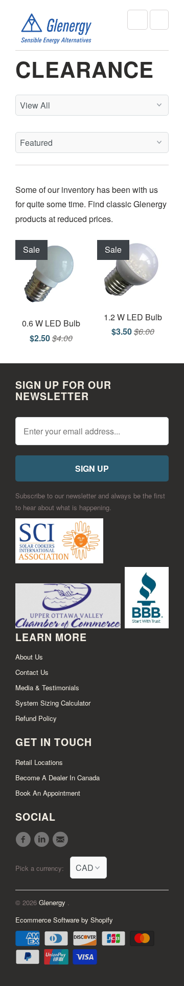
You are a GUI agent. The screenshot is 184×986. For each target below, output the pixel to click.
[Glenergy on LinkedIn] (43, 839)
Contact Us (32, 672)
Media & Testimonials (47, 687)
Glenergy (53, 902)
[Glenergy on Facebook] (24, 839)
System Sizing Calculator (52, 703)
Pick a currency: (42, 868)
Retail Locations (39, 762)
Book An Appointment (47, 793)
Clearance (84, 69)
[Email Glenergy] (62, 839)
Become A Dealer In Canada (57, 777)
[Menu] (137, 20)
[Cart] (159, 20)
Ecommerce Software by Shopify (64, 920)
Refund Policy (36, 718)
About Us (29, 657)
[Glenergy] (56, 29)
